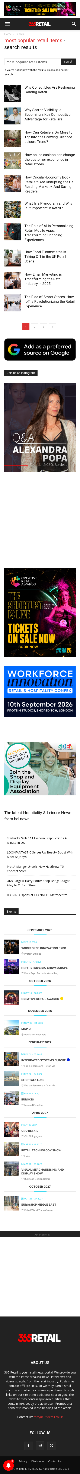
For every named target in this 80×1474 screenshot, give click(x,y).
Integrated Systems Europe (43, 1060)
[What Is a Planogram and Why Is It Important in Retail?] (12, 209)
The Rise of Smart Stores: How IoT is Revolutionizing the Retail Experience (50, 301)
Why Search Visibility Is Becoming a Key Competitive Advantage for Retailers (47, 114)
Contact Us (54, 1461)
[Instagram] (40, 1445)
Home (8, 34)
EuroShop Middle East (38, 1204)
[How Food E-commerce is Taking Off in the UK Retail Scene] (12, 258)
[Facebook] (28, 1446)
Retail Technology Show (41, 1150)
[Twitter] (51, 1446)
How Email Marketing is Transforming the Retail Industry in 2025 (43, 279)
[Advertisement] (40, 520)
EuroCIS (27, 1099)
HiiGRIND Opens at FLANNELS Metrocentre (37, 895)
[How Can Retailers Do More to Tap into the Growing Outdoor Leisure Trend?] (12, 138)
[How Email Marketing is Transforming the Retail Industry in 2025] (12, 280)
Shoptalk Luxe (32, 1080)
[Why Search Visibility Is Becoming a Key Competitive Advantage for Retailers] (12, 115)
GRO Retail (29, 1130)
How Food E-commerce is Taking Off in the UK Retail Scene (45, 256)
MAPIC (26, 1029)
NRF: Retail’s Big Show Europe (44, 967)
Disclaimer (37, 1461)
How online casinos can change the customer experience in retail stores (50, 159)
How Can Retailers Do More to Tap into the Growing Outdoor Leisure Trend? (49, 137)
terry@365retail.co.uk (48, 1417)
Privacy (23, 1461)
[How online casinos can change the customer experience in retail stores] (12, 160)
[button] (7, 24)
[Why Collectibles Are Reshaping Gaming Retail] (12, 93)
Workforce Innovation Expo (43, 948)
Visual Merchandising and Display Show (42, 1171)
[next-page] (52, 326)
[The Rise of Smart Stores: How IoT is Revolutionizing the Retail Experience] (12, 302)
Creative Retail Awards (40, 999)
